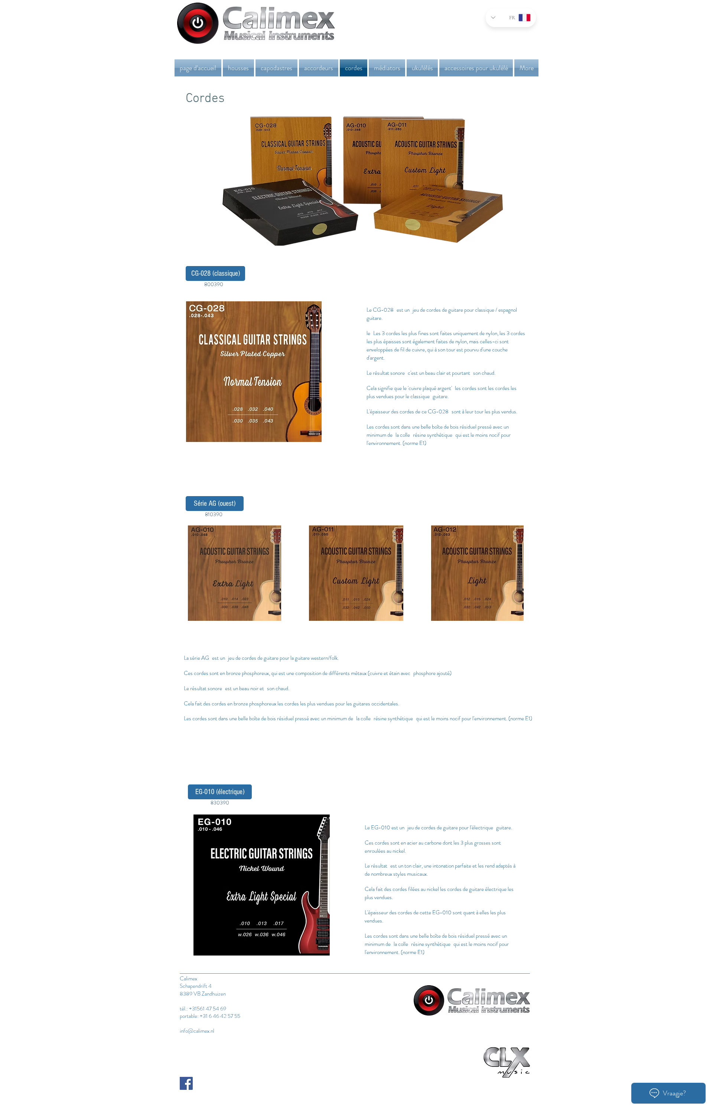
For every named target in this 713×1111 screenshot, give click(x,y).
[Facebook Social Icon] (186, 1083)
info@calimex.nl (197, 1031)
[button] (238, 67)
